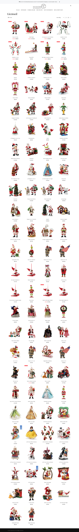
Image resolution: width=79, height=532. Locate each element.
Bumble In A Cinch (64, 37)
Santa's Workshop (31, 239)
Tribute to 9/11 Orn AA (48, 259)
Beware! (15, 77)
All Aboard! (31, 158)
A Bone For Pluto (15, 502)
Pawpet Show (63, 482)
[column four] (68, 17)
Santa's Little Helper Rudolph (48, 300)
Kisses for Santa (15, 37)
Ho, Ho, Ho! (15, 360)
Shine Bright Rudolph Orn (63, 300)
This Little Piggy (31, 340)
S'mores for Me (63, 279)
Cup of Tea (47, 279)
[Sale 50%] (47, 291)
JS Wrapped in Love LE (31, 178)
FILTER (10, 17)
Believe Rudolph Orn (31, 279)
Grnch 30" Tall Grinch (31, 259)
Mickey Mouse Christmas (15, 158)
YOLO (15, 441)
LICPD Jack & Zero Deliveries (31, 462)
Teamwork (15, 199)
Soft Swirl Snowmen (63, 239)
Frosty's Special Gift (47, 199)
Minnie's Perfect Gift (63, 421)
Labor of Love (63, 340)
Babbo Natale (47, 320)
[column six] (70, 17)
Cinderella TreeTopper (47, 401)
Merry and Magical (31, 97)
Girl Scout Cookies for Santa (15, 239)
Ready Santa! (63, 97)
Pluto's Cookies (47, 381)
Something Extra (31, 138)
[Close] (59, 2)
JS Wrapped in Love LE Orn (15, 138)
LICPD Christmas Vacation (15, 482)
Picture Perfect (15, 97)
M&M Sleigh (31, 37)
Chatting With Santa (15, 522)
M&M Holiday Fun (47, 118)
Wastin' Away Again (47, 482)
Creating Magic (63, 199)
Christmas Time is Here (48, 77)
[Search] (70, 6)
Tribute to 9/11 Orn (31, 360)
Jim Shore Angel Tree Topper (48, 178)
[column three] (66, 17)
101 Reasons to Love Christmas (47, 37)
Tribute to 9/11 (63, 360)
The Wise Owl (15, 381)
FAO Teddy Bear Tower (15, 178)
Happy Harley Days (31, 522)
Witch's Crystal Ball (47, 340)
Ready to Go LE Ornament (31, 219)
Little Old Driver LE (31, 320)
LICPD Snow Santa (31, 482)
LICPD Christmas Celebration (48, 441)
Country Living (63, 381)
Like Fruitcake (63, 401)
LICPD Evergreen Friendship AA (31, 118)
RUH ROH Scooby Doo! (48, 421)
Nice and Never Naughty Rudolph (15, 300)
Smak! (48, 138)
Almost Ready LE (15, 219)
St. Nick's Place (31, 502)
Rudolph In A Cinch (15, 57)
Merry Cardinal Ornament (31, 381)
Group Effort (31, 57)
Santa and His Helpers (15, 340)
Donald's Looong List (31, 77)
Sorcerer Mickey (15, 320)
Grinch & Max (63, 57)
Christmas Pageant (63, 219)
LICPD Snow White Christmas (31, 441)
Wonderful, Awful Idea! (64, 138)
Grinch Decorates (64, 320)
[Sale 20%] (15, 28)
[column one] (65, 17)
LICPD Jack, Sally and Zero (63, 462)
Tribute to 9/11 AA (64, 259)
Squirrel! (47, 219)
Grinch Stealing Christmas (47, 158)
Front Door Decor (64, 158)
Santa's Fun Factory (47, 502)
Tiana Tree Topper (15, 421)
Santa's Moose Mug (31, 401)
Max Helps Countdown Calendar (47, 57)
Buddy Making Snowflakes (63, 118)
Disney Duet (64, 178)
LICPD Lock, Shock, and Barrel (47, 462)
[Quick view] (21, 22)
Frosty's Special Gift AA (31, 199)
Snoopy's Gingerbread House (48, 239)
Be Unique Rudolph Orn (15, 279)
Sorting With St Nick (15, 259)
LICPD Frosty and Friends (63, 441)
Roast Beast (31, 300)
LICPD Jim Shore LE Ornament (15, 462)
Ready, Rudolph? (47, 97)
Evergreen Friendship (15, 118)
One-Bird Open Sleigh (63, 502)
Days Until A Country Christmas (15, 401)
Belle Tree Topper (31, 421)
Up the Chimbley (64, 77)
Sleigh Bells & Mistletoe (47, 360)
